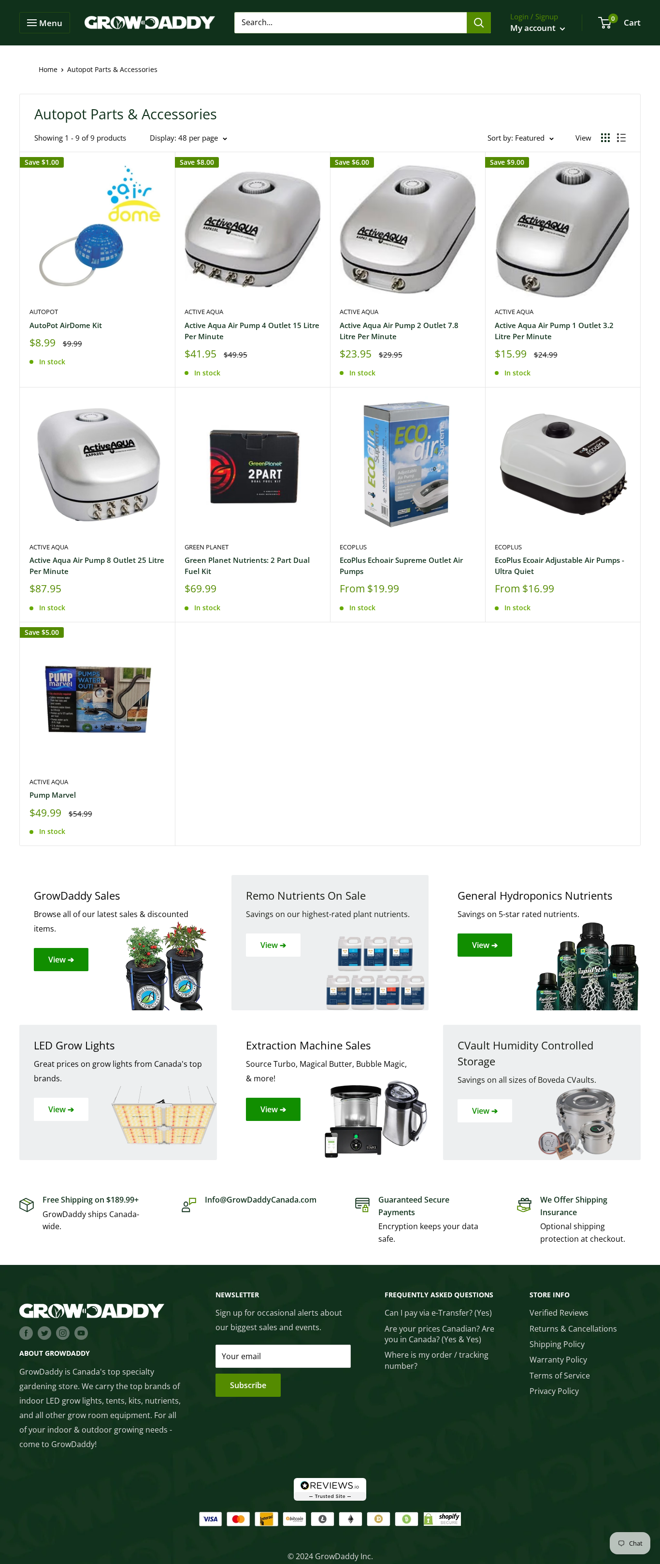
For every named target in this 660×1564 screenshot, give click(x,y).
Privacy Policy (554, 1391)
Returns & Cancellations (573, 1328)
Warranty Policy (558, 1359)
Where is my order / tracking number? (436, 1360)
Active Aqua (204, 311)
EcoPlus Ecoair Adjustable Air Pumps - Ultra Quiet (559, 565)
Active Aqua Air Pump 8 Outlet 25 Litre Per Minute (96, 565)
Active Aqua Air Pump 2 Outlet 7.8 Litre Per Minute (399, 330)
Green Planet (207, 547)
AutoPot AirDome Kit (65, 325)
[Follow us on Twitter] (44, 1333)
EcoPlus (353, 547)
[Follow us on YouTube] (81, 1333)
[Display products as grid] (605, 137)
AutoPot (43, 311)
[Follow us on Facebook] (26, 1333)
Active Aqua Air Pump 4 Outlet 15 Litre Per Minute (252, 330)
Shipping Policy (557, 1344)
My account (534, 27)
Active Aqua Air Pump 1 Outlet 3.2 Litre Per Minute (554, 330)
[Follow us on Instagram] (63, 1333)
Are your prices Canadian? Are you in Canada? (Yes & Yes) (439, 1334)
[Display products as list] (621, 137)
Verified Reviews (559, 1312)
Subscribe (248, 1385)
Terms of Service (560, 1375)
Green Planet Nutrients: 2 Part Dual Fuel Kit (247, 565)
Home (48, 69)
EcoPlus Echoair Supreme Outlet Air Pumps (401, 565)
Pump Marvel (52, 795)
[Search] (479, 22)
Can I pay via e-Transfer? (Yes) (438, 1312)
